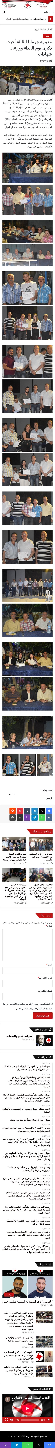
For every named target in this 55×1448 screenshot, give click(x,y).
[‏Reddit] (12, 811)
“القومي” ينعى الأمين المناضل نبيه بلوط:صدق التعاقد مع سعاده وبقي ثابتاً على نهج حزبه (18, 1355)
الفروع (38, 29)
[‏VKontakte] (49, 817)
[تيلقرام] (34, 817)
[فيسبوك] (49, 811)
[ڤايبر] (27, 817)
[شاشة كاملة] (6, 1419)
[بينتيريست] (20, 811)
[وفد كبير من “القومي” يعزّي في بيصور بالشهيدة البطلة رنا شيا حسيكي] (44, 1341)
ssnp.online (13, 1436)
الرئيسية (46, 29)
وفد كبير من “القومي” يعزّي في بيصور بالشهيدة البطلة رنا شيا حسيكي (19, 1340)
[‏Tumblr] (27, 811)
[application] (27, 1408)
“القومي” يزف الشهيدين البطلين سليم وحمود (27, 1301)
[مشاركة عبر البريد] (20, 817)
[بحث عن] (3, 12)
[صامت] (11, 1419)
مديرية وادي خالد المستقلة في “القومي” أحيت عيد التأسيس (41, 856)
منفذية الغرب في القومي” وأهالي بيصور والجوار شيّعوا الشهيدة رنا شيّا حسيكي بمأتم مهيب (18, 1370)
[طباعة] (12, 817)
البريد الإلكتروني (45, 978)
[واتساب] (42, 817)
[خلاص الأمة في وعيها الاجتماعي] (44, 1040)
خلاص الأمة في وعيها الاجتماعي (19, 1036)
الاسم (49, 964)
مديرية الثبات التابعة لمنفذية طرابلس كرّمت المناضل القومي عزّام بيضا (14, 856)
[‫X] (42, 811)
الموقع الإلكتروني (45, 991)
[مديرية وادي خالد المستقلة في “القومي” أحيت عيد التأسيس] (41, 844)
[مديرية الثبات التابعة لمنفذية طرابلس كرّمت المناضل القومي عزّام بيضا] (14, 844)
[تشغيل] (48, 1419)
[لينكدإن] (34, 811)
